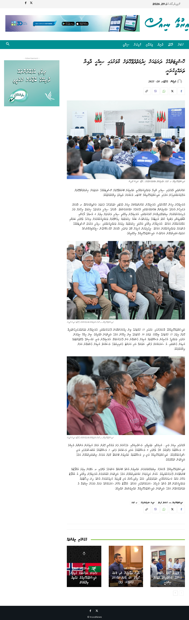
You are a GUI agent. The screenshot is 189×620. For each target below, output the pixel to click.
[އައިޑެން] (180, 81)
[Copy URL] (147, 91)
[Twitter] (31, 3)
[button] (7, 44)
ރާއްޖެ (167, 568)
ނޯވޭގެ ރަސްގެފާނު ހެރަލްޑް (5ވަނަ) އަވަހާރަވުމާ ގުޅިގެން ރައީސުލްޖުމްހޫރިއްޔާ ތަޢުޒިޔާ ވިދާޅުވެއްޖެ (84, 575)
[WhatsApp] (164, 91)
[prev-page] (181, 593)
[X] (172, 91)
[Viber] (155, 91)
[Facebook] (25, 3)
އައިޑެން (173, 82)
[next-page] (175, 593)
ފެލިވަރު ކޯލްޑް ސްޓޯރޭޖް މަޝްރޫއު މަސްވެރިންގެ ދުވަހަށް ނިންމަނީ (168, 578)
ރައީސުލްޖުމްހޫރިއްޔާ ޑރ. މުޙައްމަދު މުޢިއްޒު (170, 502)
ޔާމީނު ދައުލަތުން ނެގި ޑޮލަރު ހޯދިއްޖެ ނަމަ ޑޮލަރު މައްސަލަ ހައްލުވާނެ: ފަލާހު (126, 578)
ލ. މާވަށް (134, 502)
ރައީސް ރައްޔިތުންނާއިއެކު (147, 502)
